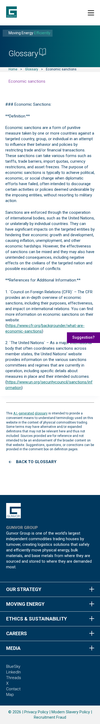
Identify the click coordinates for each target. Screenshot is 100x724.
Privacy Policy (36, 712)
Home (13, 69)
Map (10, 694)
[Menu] (91, 13)
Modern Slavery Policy (70, 712)
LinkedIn (13, 672)
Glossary (31, 69)
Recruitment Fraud (50, 717)
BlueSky (13, 666)
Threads (13, 677)
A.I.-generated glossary (30, 413)
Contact (13, 689)
